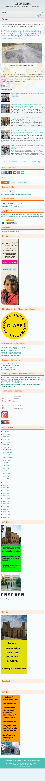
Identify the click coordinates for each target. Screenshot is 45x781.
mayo (5, 468)
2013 (5, 498)
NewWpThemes (16, 763)
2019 (5, 482)
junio (4, 465)
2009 (5, 509)
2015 (5, 493)
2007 (5, 514)
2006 (5, 517)
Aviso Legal (6, 599)
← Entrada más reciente (9, 162)
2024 (5, 437)
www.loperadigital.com (10, 38)
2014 (5, 496)
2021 (5, 445)
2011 (5, 504)
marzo (5, 473)
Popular (5, 182)
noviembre (6, 452)
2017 (5, 488)
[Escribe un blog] (4, 86)
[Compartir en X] (6, 86)
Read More (15, 96)
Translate (16, 206)
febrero (5, 476)
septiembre (6, 457)
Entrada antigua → (37, 162)
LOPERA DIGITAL (22, 3)
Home (4, 24)
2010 (5, 506)
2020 (5, 447)
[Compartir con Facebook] (8, 86)
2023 (5, 439)
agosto (5, 460)
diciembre (6, 449)
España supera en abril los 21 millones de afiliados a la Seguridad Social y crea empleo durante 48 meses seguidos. (27, 147)
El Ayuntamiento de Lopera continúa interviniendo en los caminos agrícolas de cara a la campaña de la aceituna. (22, 33)
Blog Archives (22, 182)
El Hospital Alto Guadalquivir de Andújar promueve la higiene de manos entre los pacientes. (26, 105)
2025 (5, 434)
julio (4, 463)
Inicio (24, 162)
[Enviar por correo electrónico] (2, 86)
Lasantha (36, 763)
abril (4, 471)
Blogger (37, 760)
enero (5, 479)
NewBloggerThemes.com (22, 766)
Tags (13, 182)
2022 (5, 442)
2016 (5, 490)
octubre (5, 455)
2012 (5, 501)
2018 (5, 485)
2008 (5, 512)
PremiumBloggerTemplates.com (22, 764)
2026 (5, 431)
